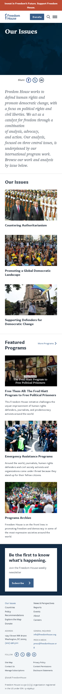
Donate (37, 17)
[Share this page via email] (41, 80)
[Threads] (34, 654)
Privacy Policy (39, 662)
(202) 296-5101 (11, 643)
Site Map (9, 662)
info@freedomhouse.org (45, 634)
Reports (37, 607)
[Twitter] (23, 654)
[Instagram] (28, 654)
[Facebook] (17, 654)
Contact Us (10, 666)
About (37, 615)
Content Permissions (42, 666)
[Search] (48, 17)
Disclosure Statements (43, 670)
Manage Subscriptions (14, 670)
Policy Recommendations (14, 613)
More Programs (46, 343)
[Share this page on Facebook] (28, 80)
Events (37, 611)
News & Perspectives (44, 603)
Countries (10, 607)
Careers (37, 620)
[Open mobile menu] (55, 17)
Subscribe (18, 583)
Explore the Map (13, 619)
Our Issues (10, 603)
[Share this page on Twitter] (35, 80)
